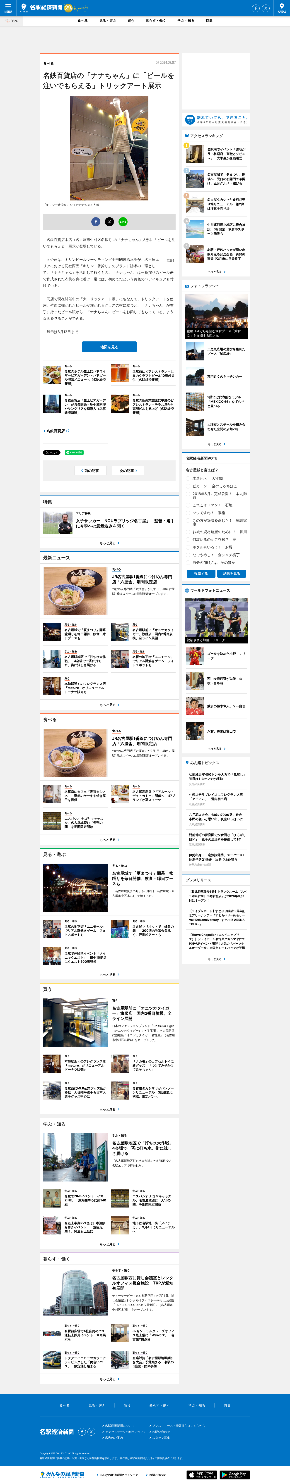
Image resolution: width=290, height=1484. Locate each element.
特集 (209, 20)
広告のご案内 (114, 1437)
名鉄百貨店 (56, 431)
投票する (201, 573)
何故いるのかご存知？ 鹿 (214, 539)
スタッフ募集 (161, 1437)
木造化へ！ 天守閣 (208, 478)
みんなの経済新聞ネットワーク (62, 1475)
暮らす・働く (156, 20)
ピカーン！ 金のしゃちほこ (215, 486)
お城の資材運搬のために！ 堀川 (220, 532)
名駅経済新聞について (120, 1425)
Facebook (256, 8)
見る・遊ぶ (107, 20)
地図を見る (109, 347)
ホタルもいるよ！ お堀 (212, 547)
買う (131, 20)
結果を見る (231, 573)
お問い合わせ (161, 1432)
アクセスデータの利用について (125, 1432)
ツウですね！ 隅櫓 (209, 513)
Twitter (266, 8)
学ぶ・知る (185, 20)
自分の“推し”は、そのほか (214, 562)
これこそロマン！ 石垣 (212, 505)
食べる (83, 20)
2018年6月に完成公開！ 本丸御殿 (220, 495)
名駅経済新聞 (41, 7)
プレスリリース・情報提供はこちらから (178, 1425)
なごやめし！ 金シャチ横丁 (216, 555)
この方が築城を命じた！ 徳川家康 (220, 522)
